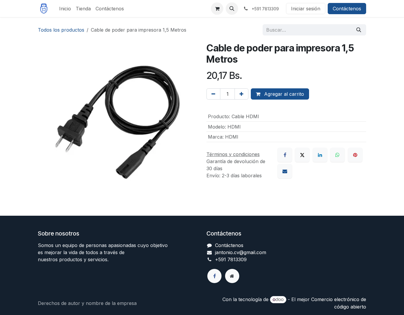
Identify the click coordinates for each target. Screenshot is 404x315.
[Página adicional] (232, 276)
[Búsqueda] (358, 29)
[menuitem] (65, 8)
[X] (302, 155)
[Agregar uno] (241, 94)
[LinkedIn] (320, 155)
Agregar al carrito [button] (283, 94)
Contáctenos (347, 9)
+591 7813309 (231, 259)
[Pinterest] (355, 155)
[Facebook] (285, 155)
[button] (232, 8)
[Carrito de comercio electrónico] (217, 8)
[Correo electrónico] (285, 171)
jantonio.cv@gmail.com (240, 252)
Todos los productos (61, 30)
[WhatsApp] (337, 155)
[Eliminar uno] (213, 94)
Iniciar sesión (305, 9)
